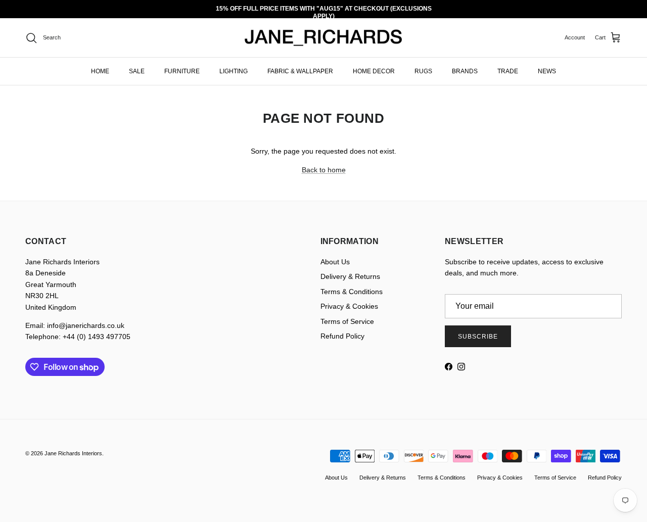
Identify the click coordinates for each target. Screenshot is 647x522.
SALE (137, 71)
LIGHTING (233, 71)
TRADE (507, 71)
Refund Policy (342, 336)
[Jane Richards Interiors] (323, 38)
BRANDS (465, 71)
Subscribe (478, 336)
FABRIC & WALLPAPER (300, 71)
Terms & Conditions (351, 292)
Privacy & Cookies (349, 306)
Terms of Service (347, 321)
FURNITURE (182, 71)
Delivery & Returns (350, 276)
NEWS (547, 71)
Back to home (324, 170)
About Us (335, 262)
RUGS (423, 71)
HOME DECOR (374, 71)
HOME (100, 71)
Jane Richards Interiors (73, 453)
